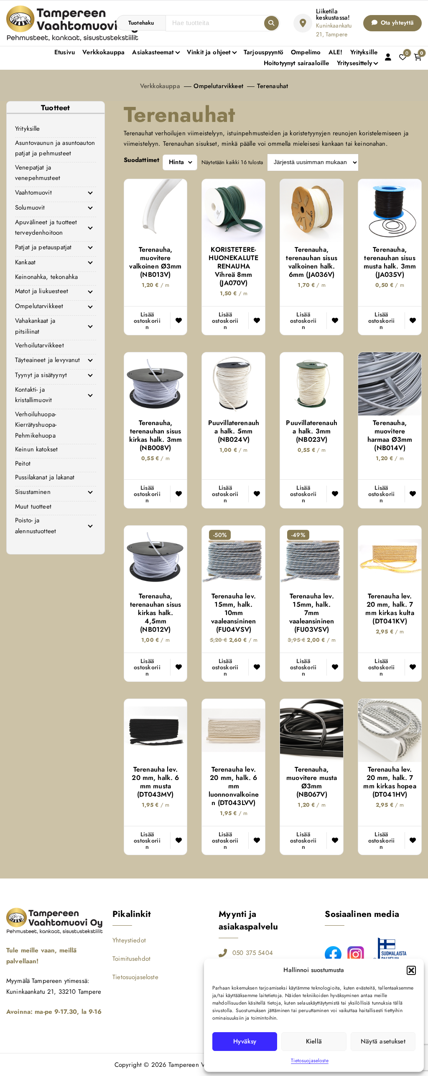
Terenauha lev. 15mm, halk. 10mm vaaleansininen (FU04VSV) (233, 613)
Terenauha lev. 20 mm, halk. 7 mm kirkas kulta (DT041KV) (389, 608)
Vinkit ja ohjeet (208, 52)
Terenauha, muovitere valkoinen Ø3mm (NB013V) (155, 262)
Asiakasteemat (152, 52)
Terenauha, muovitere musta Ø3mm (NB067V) (311, 782)
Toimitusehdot (131, 958)
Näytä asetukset (383, 1041)
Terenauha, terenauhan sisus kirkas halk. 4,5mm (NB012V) (155, 613)
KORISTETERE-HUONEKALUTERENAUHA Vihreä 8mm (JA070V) (233, 266)
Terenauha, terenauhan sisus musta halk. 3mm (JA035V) (390, 262)
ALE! (336, 52)
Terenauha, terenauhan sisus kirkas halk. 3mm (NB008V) (155, 435)
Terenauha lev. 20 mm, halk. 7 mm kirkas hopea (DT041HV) (389, 782)
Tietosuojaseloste (310, 1060)
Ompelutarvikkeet (218, 86)
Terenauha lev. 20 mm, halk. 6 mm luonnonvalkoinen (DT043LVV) (234, 786)
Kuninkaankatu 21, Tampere (334, 29)
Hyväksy (244, 1041)
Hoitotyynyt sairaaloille (296, 63)
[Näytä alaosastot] (90, 193)
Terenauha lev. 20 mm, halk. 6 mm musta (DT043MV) (155, 782)
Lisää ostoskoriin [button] (147, 320)
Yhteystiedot (129, 940)
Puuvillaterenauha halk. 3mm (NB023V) (311, 431)
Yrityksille (364, 52)
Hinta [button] (176, 162)
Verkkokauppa (103, 52)
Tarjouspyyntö (263, 52)
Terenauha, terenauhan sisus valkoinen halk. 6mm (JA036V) (311, 262)
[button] (411, 970)
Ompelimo (306, 52)
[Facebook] (333, 954)
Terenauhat (272, 86)
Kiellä (314, 1041)
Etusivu (64, 52)
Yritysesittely (354, 63)
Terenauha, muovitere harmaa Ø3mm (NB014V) (390, 435)
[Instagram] (355, 954)
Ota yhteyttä (396, 22)
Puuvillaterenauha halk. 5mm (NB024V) (233, 431)
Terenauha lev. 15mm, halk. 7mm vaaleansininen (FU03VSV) (311, 613)
